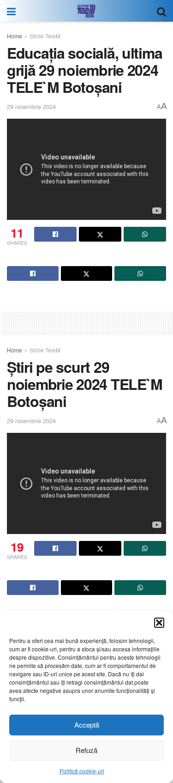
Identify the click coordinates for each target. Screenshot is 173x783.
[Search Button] (161, 11)
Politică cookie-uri (82, 771)
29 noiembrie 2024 (31, 106)
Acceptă (86, 724)
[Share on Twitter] (100, 234)
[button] (159, 622)
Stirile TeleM (45, 36)
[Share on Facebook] (55, 234)
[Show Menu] (11, 11)
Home (14, 36)
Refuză (86, 750)
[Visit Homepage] (86, 11)
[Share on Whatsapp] (145, 234)
